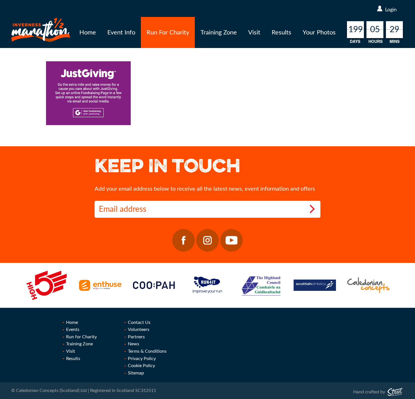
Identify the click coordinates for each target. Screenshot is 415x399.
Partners (136, 337)
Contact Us (139, 322)
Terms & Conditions (147, 351)
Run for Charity (81, 337)
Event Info (121, 32)
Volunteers (138, 329)
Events (72, 329)
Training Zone (218, 32)
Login (391, 9)
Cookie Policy (141, 365)
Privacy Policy (142, 358)
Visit (254, 32)
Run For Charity (168, 32)
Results (281, 32)
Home (87, 32)
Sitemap (136, 373)
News (133, 344)
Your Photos (319, 32)
